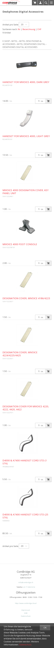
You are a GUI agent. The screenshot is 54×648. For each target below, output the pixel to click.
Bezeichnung (28, 29)
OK (45, 627)
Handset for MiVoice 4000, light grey (26, 136)
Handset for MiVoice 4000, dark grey (26, 82)
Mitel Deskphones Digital (31, 44)
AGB (25, 613)
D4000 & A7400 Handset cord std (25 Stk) (25, 516)
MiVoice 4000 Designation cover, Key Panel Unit (25, 192)
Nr (19, 29)
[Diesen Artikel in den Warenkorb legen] (48, 101)
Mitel (14, 41)
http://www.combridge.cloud (25, 603)
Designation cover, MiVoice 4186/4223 (26, 298)
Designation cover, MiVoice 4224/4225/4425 (20, 354)
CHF (39, 29)
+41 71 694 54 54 (29, 587)
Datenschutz (26, 616)
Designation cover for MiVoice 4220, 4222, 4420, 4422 (26, 408)
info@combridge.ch (25, 582)
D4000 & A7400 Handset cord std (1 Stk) (25, 462)
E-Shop (6, 41)
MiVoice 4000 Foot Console (20, 244)
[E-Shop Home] (11, 2)
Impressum (25, 610)
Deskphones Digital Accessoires (20, 47)
